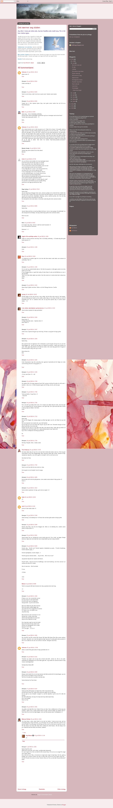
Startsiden (42, 789)
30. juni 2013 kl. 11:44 (39, 735)
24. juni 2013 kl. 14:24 (32, 285)
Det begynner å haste (77, 79)
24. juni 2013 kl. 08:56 (32, 206)
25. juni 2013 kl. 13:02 (32, 596)
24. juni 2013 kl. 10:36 (43, 236)
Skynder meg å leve (77, 81)
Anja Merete (29, 735)
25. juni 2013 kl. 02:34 (32, 546)
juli (73, 61)
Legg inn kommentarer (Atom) (45, 794)
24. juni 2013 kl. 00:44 (32, 127)
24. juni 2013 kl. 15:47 (32, 329)
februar (74, 99)
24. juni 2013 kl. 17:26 (32, 440)
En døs (74, 67)
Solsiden (22, 6)
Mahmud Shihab (26, 719)
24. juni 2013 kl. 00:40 (30, 111)
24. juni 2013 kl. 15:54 (32, 338)
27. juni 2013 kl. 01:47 (32, 688)
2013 (72, 59)
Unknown (24, 72)
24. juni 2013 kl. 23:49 (32, 524)
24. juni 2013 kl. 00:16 (32, 81)
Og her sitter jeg (76, 73)
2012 (72, 104)
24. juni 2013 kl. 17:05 (32, 392)
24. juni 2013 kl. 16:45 (32, 372)
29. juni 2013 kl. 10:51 (32, 706)
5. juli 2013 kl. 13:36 (31, 746)
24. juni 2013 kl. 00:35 (32, 101)
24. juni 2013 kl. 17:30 (35, 449)
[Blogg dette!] (39, 63)
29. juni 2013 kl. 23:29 (36, 719)
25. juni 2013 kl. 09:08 (30, 583)
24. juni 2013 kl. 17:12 (32, 416)
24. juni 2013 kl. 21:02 (30, 497)
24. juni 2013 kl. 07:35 (30, 159)
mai (74, 93)
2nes (23, 256)
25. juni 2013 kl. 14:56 (32, 635)
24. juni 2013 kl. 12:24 (30, 256)
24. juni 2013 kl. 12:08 (32, 247)
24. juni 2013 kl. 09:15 (29, 222)
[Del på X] (41, 63)
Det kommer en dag (77, 75)
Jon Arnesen (74, 230)
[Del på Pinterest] (44, 63)
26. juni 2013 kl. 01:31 (32, 656)
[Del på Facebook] (42, 63)
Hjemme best (75, 77)
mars (74, 97)
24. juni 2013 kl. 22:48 (32, 515)
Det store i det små (76, 65)
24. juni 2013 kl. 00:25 (32, 92)
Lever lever (74, 86)
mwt (23, 506)
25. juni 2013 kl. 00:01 (32, 535)
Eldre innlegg (61, 789)
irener (23, 159)
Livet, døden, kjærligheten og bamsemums (33, 308)
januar (74, 101)
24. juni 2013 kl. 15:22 (31, 294)
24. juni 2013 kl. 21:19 (29, 506)
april (74, 95)
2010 (72, 108)
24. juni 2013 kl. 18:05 (32, 477)
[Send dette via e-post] (38, 63)
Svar (23, 76)
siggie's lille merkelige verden (29, 236)
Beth (23, 111)
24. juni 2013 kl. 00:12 (32, 72)
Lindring (74, 69)
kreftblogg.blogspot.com (77, 45)
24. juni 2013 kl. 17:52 (32, 465)
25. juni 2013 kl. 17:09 (32, 647)
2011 (72, 106)
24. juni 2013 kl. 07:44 (34, 189)
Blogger (64, 804)
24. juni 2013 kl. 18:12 (32, 488)
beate (23, 497)
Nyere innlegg (22, 789)
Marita (23, 583)
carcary (23, 294)
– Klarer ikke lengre (76, 90)
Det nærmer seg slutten (77, 71)
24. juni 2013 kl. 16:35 (32, 359)
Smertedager (75, 88)
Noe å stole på (75, 84)
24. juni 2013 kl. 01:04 (35, 148)
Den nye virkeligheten (74, 37)
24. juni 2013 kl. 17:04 (32, 381)
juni (74, 63)
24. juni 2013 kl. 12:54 (32, 267)
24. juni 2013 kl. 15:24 (32, 317)
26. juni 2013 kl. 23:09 (32, 672)
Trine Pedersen (25, 449)
